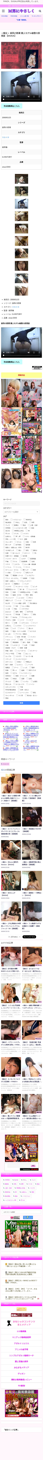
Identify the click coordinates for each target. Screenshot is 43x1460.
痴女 (3, 770)
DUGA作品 (4, 16)
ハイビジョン (26, 1196)
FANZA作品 (14, 16)
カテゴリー (7, 508)
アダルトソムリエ (21, 1343)
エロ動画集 (21, 1331)
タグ (5, 516)
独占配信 (7, 1196)
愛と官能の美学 (21, 1361)
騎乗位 (7, 1184)
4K (16, 1192)
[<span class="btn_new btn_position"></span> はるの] (11, 393)
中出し (25, 1180)
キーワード (7, 499)
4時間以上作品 (20, 1188)
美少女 (16, 1180)
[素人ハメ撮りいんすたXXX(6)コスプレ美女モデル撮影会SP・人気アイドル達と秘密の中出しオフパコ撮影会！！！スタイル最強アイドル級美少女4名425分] (11, 449)
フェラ (34, 1180)
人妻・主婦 (8, 1188)
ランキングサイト (36, 16)
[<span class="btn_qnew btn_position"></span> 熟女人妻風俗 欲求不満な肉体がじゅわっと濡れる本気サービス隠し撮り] (32, 449)
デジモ (30, 1184)
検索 (21, 703)
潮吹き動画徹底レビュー (21, 1379)
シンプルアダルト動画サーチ (21, 1355)
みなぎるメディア (21, 1367)
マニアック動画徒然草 (21, 1337)
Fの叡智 (21, 1386)
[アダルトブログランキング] (16, 1217)
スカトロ (5, 137)
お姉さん (24, 1192)
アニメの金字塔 (21, 1349)
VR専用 (7, 1180)
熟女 (38, 1184)
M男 (22, 1184)
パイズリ (32, 1188)
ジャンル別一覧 (24, 16)
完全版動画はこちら (12, 106)
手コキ (23, 1200)
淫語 (32, 1192)
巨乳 (15, 1184)
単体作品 (7, 1192)
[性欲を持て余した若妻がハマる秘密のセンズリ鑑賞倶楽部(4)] (32, 393)
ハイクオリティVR (10, 1200)
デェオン (21, 1373)
